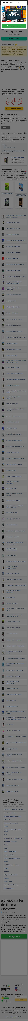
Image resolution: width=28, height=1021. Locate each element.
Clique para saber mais (14, 26)
